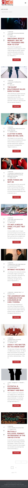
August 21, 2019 (13, 36)
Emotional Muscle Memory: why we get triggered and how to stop (15, 41)
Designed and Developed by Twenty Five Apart (14, 484)
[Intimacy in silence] (14, 254)
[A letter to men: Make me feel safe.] (14, 119)
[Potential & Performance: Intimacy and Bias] (14, 374)
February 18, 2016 (13, 267)
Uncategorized (14, 382)
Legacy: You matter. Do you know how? (16, 346)
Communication (11, 82)
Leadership (16, 292)
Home (12, 15)
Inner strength (10, 33)
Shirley (10, 382)
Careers (9, 427)
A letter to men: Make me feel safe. (15, 135)
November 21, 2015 (10, 293)
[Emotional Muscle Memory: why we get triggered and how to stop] (14, 23)
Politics (19, 292)
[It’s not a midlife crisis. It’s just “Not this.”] (14, 210)
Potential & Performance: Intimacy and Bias (15, 388)
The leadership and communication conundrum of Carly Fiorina (16, 299)
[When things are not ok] (14, 163)
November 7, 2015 (13, 342)
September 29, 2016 (13, 131)
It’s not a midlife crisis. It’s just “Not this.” (16, 226)
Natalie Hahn (11, 31)
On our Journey (16, 33)
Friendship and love (17, 82)
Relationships (21, 33)
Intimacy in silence (16, 269)
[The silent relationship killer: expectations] (14, 72)
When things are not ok (15, 181)
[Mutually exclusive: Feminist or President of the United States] (14, 418)
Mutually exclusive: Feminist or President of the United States (16, 434)
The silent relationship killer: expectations (16, 89)
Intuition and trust (19, 128)
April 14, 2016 (12, 222)
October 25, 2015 (13, 429)
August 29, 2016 (13, 177)
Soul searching (10, 34)
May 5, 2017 (12, 85)
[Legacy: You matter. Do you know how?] (14, 330)
